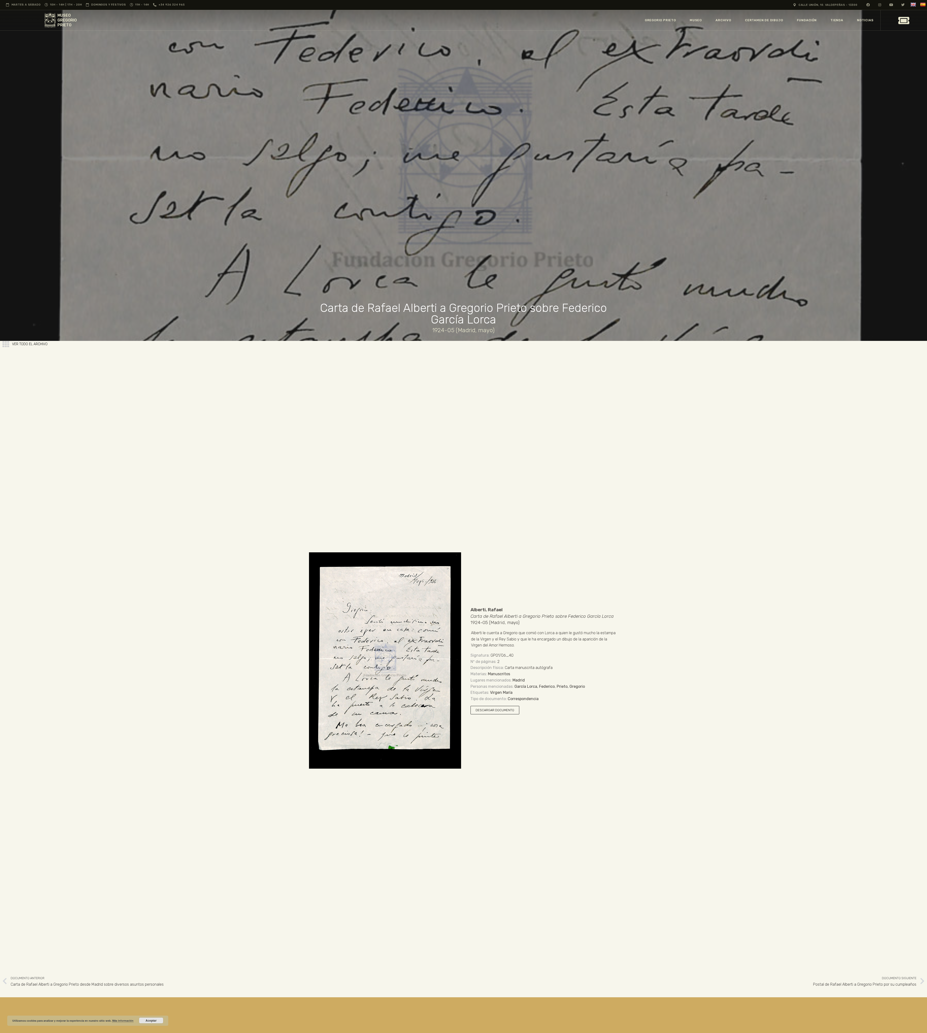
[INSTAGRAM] (880, 4)
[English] (913, 5)
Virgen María (501, 692)
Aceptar (151, 1020)
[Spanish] (923, 5)
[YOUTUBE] (891, 4)
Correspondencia (523, 698)
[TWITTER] (903, 4)
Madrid (519, 680)
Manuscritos (499, 674)
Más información (122, 1020)
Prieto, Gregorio (571, 686)
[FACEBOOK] (868, 4)
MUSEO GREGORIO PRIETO (67, 20)
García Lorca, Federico (534, 686)
